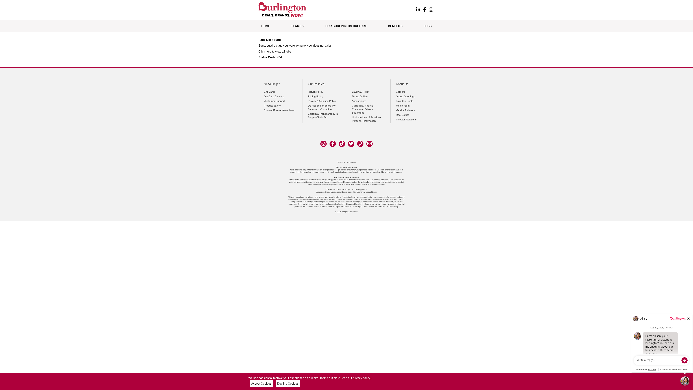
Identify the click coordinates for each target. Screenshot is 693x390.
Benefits (395, 26)
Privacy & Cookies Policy (322, 100)
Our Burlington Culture (346, 26)
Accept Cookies (261, 383)
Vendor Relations (405, 110)
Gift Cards (269, 91)
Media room (403, 105)
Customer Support (274, 100)
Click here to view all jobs (274, 51)
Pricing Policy (315, 96)
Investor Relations (406, 119)
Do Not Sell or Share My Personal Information (321, 107)
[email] (369, 144)
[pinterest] (360, 144)
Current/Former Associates (279, 110)
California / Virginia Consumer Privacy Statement (362, 109)
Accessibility (359, 100)
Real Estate (402, 114)
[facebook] (424, 10)
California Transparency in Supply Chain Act (323, 115)
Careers (400, 91)
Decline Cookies (287, 383)
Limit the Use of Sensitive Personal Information (366, 119)
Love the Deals (404, 100)
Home (265, 26)
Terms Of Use (360, 96)
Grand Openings (405, 96)
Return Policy (315, 91)
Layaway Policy (360, 91)
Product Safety (272, 105)
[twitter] (351, 144)
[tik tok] (342, 144)
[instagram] (431, 10)
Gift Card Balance (274, 96)
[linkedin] (418, 10)
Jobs (428, 26)
